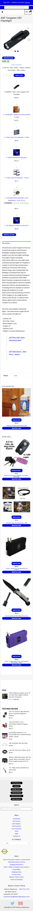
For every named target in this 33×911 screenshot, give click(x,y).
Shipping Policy (16, 872)
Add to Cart (19, 75)
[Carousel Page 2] (18, 51)
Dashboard (16, 819)
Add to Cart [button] (16, 420)
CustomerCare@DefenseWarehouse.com (16, 896)
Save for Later (8, 58)
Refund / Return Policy (16, 877)
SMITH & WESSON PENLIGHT (17, 157)
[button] (28, 28)
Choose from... (16, 470)
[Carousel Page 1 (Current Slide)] (15, 51)
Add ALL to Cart (9, 234)
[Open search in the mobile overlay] (16, 7)
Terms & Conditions (16, 879)
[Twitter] (12, 903)
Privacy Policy (16, 874)
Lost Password (16, 828)
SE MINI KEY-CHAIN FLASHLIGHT (18, 225)
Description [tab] (6, 243)
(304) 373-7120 (24, 889)
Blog (16, 833)
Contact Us (16, 836)
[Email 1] (21, 903)
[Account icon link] (2, 12)
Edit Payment (16, 826)
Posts (16, 831)
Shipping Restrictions (16, 864)
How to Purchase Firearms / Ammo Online (16, 859)
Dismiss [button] (27, 2)
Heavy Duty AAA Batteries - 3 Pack (17, 137)
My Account (16, 821)
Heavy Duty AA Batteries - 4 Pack (18, 178)
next (29, 40)
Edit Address (16, 824)
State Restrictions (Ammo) (16, 862)
